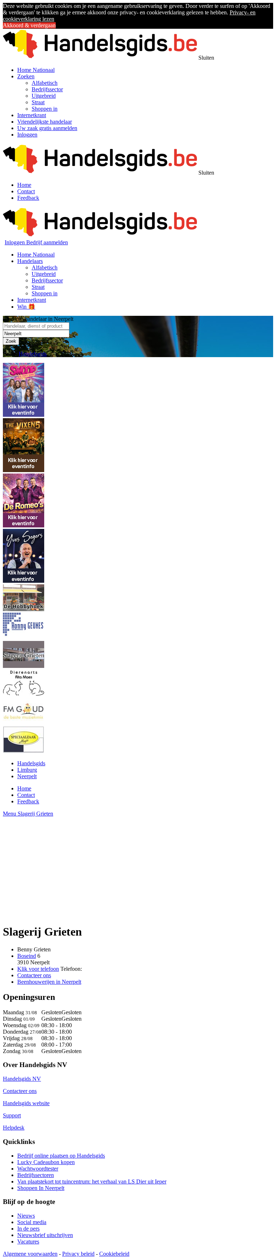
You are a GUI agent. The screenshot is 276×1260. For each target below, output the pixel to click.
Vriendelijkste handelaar (44, 122)
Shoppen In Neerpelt (40, 1188)
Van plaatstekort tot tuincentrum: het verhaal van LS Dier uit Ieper (91, 1181)
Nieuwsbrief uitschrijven (45, 1235)
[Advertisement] (138, 867)
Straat (38, 102)
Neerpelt (27, 776)
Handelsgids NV (22, 1079)
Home (24, 185)
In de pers (28, 1229)
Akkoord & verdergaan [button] (29, 25)
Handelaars (30, 261)
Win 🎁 (26, 307)
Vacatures (28, 1241)
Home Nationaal (36, 70)
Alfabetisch (45, 83)
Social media (31, 1222)
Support (12, 1115)
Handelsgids (33, 354)
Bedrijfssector (47, 89)
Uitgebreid (44, 96)
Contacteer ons (34, 975)
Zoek (11, 341)
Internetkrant (31, 115)
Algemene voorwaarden (30, 1254)
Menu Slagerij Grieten (28, 814)
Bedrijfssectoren (35, 1175)
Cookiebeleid (114, 1254)
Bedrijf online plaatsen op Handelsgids (61, 1156)
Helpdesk (13, 1128)
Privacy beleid (78, 1254)
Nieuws (26, 1216)
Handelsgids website (26, 1103)
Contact (26, 191)
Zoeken (25, 76)
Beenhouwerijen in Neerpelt (49, 982)
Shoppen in (45, 109)
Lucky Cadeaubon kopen (46, 1162)
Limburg (27, 770)
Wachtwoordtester (37, 1169)
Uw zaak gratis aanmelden (47, 128)
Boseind (26, 956)
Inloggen (27, 134)
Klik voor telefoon (38, 969)
